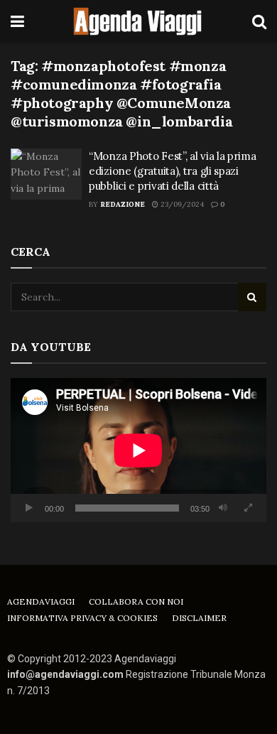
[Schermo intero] (248, 508)
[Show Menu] (17, 21)
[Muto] (223, 508)
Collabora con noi (136, 601)
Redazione (122, 204)
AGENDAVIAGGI (41, 601)
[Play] (29, 508)
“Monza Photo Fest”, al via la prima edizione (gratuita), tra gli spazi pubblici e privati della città (172, 171)
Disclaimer (199, 617)
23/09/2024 (181, 204)
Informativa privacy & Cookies (82, 617)
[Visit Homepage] (138, 21)
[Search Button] (259, 21)
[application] (138, 450)
